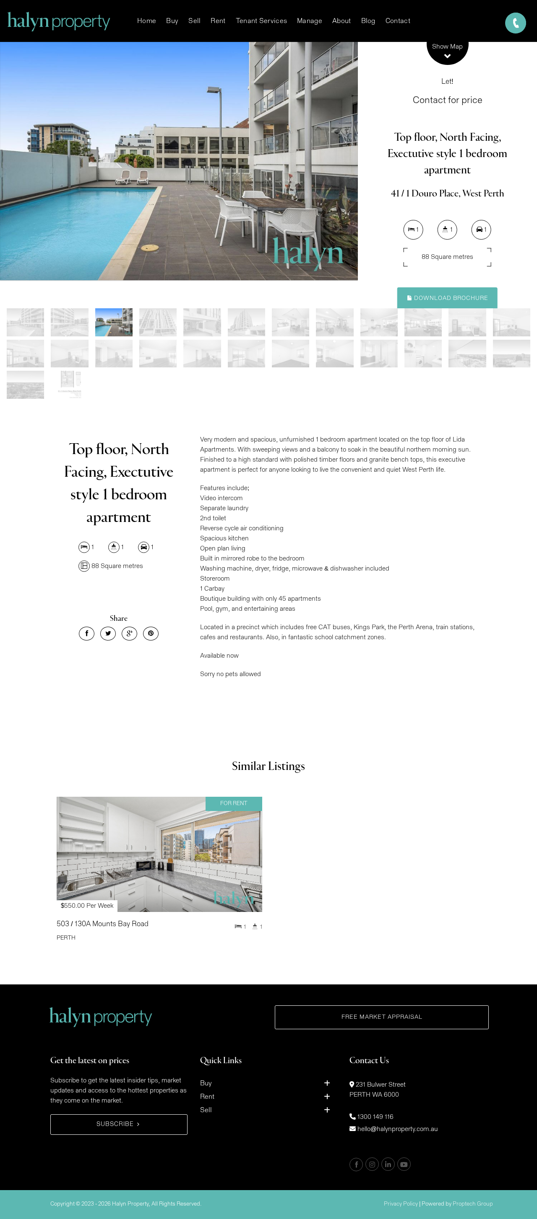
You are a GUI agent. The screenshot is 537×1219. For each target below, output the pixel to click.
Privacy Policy (401, 1204)
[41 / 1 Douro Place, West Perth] (179, 161)
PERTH (66, 938)
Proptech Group (473, 1204)
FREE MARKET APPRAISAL (381, 1017)
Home (146, 21)
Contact (398, 21)
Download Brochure (450, 298)
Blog (368, 21)
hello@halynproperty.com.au (397, 1129)
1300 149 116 (375, 1117)
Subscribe (115, 1124)
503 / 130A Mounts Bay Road (103, 924)
